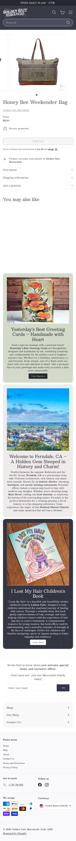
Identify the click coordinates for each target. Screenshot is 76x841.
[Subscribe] (63, 687)
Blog (5, 750)
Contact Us (8, 758)
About (6, 754)
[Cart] (62, 12)
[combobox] (38, 22)
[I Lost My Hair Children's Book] (38, 554)
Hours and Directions (14, 763)
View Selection (38, 376)
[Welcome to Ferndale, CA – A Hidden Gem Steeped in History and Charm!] (38, 419)
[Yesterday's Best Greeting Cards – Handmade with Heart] (38, 300)
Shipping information (16, 178)
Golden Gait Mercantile (16, 110)
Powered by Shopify (15, 833)
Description (10, 170)
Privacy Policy (10, 767)
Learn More (38, 642)
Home (6, 745)
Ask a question (12, 186)
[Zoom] (61, 86)
